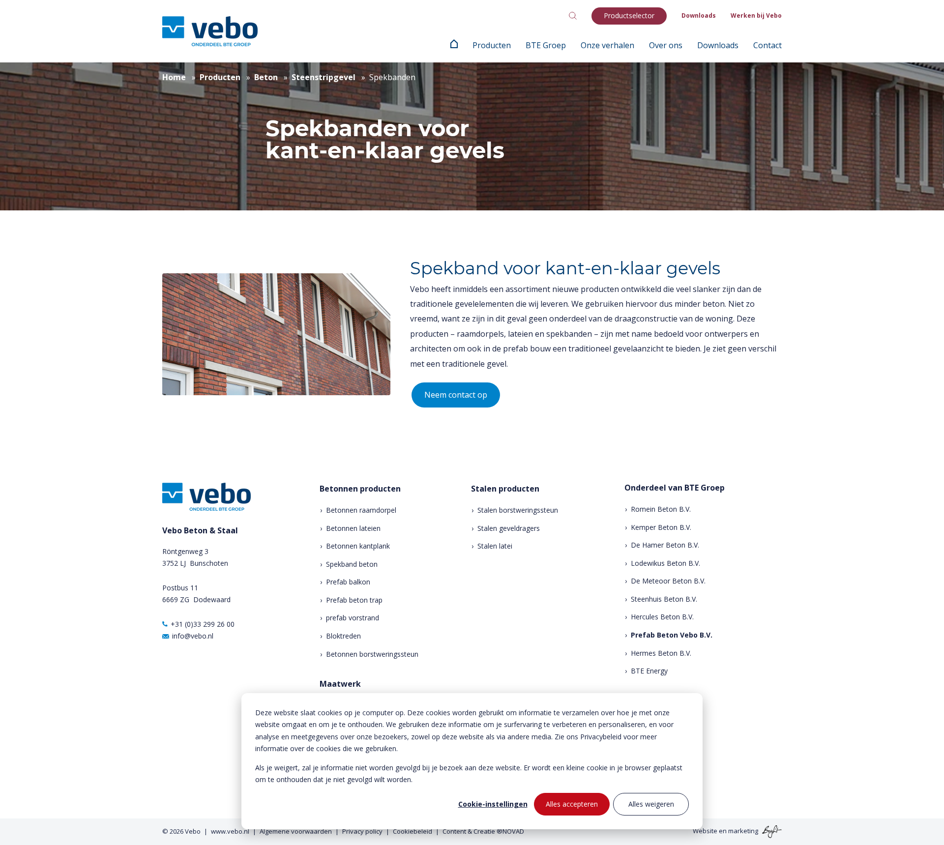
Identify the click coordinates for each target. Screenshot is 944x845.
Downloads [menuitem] (698, 15)
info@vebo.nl (192, 636)
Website (705, 830)
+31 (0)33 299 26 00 (203, 624)
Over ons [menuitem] (665, 45)
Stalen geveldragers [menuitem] (508, 528)
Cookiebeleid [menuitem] (412, 831)
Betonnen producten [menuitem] (360, 489)
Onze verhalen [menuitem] (607, 45)
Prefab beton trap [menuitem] (354, 600)
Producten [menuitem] (491, 45)
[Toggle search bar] (573, 16)
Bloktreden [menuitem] (343, 636)
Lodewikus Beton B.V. (665, 563)
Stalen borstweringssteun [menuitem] (517, 510)
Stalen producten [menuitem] (505, 489)
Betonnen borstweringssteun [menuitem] (372, 654)
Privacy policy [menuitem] (362, 831)
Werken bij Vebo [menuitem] (756, 15)
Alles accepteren (572, 804)
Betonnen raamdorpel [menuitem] (361, 510)
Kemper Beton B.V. (661, 527)
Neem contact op (455, 394)
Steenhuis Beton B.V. (664, 599)
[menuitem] (454, 45)
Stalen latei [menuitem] (494, 546)
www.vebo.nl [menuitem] (230, 831)
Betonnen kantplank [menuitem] (358, 546)
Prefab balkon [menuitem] (348, 581)
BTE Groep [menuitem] (546, 45)
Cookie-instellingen (493, 804)
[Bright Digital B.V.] (771, 830)
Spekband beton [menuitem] (352, 564)
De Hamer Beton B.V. (665, 545)
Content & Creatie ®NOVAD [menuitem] (483, 831)
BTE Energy (649, 670)
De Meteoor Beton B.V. (668, 580)
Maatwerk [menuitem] (340, 684)
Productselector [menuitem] (629, 15)
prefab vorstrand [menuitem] (352, 617)
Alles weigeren (651, 804)
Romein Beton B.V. (661, 509)
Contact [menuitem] (767, 45)
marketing (743, 830)
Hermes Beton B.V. (661, 653)
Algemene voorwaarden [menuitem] (296, 831)
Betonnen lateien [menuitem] (353, 528)
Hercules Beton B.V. (662, 616)
